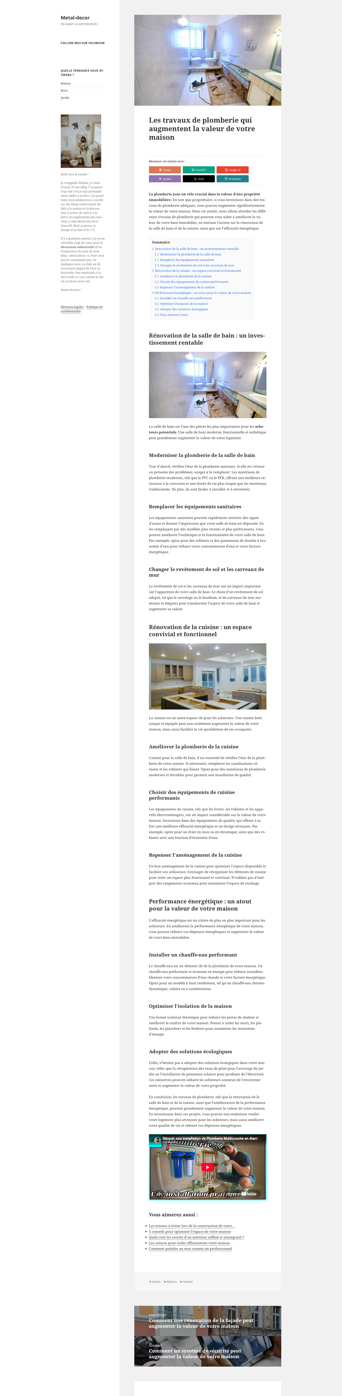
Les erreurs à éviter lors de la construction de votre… (192, 1225)
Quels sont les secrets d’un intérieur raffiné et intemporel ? (196, 1237)
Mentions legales (72, 307)
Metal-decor (75, 17)
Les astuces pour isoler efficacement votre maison (189, 1243)
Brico (64, 90)
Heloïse (188, 1282)
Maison (66, 83)
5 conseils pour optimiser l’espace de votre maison (190, 1231)
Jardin (65, 98)
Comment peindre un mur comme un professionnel (190, 1248)
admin (156, 1282)
